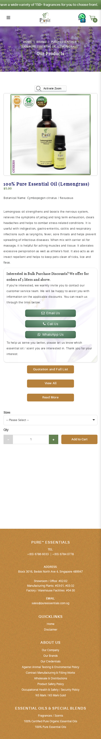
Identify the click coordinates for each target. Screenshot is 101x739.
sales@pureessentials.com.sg (50, 603)
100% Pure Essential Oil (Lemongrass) (49, 46)
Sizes (7, 412)
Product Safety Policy (50, 684)
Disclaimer (50, 629)
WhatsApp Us (53, 334)
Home (27, 42)
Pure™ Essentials (64, 42)
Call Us (52, 324)
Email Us (53, 313)
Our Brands (50, 655)
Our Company (50, 650)
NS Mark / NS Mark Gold (50, 695)
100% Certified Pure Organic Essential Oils (50, 721)
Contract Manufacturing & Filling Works (50, 672)
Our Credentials (51, 661)
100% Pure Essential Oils (50, 727)
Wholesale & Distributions (50, 678)
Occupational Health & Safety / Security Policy (50, 689)
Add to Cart (79, 439)
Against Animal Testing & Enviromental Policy (50, 667)
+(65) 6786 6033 (38, 554)
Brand (41, 42)
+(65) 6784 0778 (63, 554)
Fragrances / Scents (50, 715)
